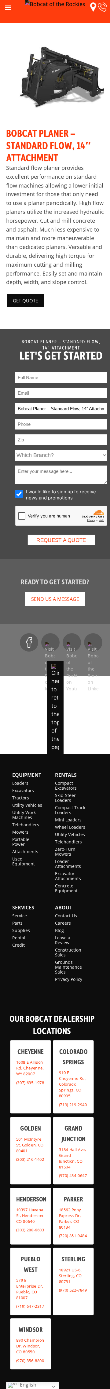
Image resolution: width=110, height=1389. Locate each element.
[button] (93, 7)
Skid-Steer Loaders (65, 797)
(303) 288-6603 (30, 1230)
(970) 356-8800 (30, 1360)
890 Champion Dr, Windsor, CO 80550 (30, 1345)
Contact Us (66, 916)
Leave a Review (62, 940)
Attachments (25, 851)
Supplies (21, 930)
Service (19, 916)
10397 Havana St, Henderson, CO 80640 (30, 1215)
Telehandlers (25, 825)
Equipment (26, 775)
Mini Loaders (68, 820)
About (63, 907)
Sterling (73, 1258)
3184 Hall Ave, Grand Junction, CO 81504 (72, 1157)
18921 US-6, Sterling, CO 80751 (70, 1275)
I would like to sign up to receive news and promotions (61, 495)
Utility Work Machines (24, 815)
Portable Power (20, 841)
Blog (59, 930)
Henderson (31, 1198)
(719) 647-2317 (30, 1306)
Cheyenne (30, 1051)
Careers (63, 923)
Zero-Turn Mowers (65, 851)
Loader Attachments (68, 863)
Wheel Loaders (70, 827)
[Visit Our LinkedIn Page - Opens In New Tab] (93, 642)
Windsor (30, 1329)
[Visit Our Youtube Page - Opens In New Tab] (72, 642)
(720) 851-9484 (73, 1235)
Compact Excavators (66, 785)
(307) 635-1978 (30, 1082)
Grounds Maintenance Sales (68, 967)
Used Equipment (23, 861)
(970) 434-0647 (73, 1175)
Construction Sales (68, 952)
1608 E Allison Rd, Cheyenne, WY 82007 (30, 1067)
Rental (18, 938)
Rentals (66, 775)
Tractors (20, 798)
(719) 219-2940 (73, 1104)
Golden (30, 1128)
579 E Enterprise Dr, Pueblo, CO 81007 (29, 1288)
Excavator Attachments (68, 876)
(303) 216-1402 (30, 1159)
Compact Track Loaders (70, 810)
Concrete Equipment (66, 888)
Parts (17, 923)
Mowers (20, 832)
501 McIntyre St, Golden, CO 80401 (30, 1144)
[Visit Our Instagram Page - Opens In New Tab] (50, 642)
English (27, 1385)
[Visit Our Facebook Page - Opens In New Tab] (29, 642)
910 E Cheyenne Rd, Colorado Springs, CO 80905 (72, 1084)
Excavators (23, 790)
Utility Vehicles (27, 805)
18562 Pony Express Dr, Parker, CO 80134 (70, 1218)
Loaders (20, 783)
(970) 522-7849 (73, 1290)
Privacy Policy (68, 979)
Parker (73, 1198)
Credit (18, 945)
